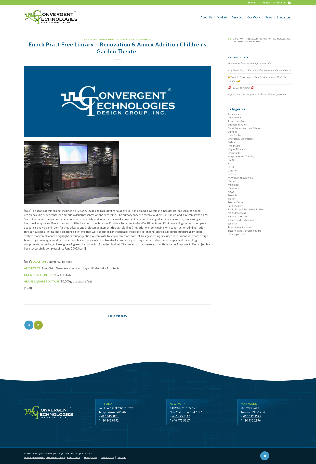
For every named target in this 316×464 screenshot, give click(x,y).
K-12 (230, 163)
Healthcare (234, 145)
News (231, 191)
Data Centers (235, 135)
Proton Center (236, 202)
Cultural (232, 131)
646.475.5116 (181, 416)
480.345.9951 (110, 416)
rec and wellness (237, 212)
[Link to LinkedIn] (289, 2)
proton (231, 198)
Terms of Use (107, 457)
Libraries (102, 39)
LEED (231, 167)
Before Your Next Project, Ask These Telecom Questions (257, 94)
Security (232, 223)
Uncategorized (236, 234)
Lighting (232, 173)
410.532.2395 (252, 416)
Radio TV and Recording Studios (246, 209)
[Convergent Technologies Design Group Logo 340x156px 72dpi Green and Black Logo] (51, 17)
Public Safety (235, 205)
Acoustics (233, 113)
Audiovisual (90, 39)
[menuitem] (251, 2)
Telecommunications (239, 226)
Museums (233, 188)
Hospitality (234, 152)
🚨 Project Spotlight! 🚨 (241, 87)
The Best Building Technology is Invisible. (249, 63)
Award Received (237, 121)
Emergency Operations (241, 138)
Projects (113, 39)
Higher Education (237, 149)
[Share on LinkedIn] (28, 325)
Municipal (233, 184)
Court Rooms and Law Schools (245, 128)
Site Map (122, 457)
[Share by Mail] (38, 325)
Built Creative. (73, 457)
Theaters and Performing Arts (134, 39)
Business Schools (237, 124)
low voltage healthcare (240, 177)
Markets (232, 181)
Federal (232, 142)
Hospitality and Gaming (241, 156)
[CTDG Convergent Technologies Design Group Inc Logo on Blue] (117, 101)
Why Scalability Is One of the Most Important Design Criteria (259, 70)
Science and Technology (241, 219)
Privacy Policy (90, 457)
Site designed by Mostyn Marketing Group (44, 457)
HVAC (231, 159)
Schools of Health (238, 216)
